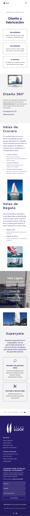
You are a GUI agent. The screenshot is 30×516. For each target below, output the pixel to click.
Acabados (15, 60)
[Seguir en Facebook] (13, 513)
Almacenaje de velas (8, 445)
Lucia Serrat (23, 504)
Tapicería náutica (7, 443)
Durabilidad (15, 46)
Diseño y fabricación (8, 440)
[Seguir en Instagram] (16, 513)
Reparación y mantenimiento (10, 447)
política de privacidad (18, 479)
